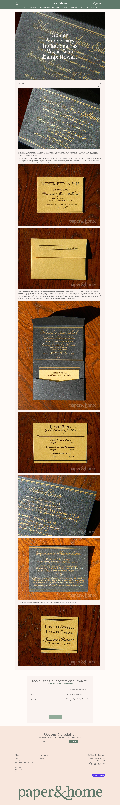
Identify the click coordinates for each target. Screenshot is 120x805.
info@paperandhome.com (78, 689)
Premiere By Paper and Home (24, 762)
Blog (16, 765)
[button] (97, 3)
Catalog (17, 760)
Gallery (17, 772)
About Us (18, 767)
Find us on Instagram (77, 694)
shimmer (73, 160)
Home (16, 758)
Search (42, 758)
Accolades (18, 769)
